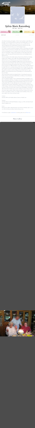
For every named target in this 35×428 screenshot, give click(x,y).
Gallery (17, 34)
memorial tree (13, 112)
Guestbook (31, 34)
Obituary (3, 34)
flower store (28, 112)
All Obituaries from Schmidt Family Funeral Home (29, 2)
